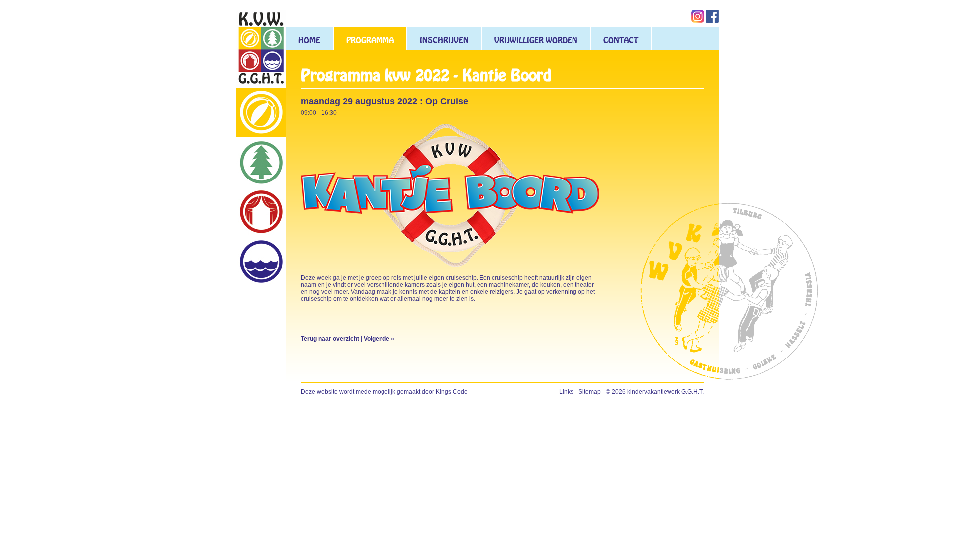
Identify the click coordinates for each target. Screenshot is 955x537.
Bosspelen (261, 162)
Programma (370, 40)
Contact (620, 40)
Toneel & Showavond (261, 212)
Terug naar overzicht (330, 338)
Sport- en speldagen (261, 112)
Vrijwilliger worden (535, 40)
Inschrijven (444, 40)
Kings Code (452, 391)
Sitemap (589, 391)
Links (566, 391)
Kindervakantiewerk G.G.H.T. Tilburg (261, 49)
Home (309, 40)
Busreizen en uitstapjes (261, 261)
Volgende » (379, 338)
